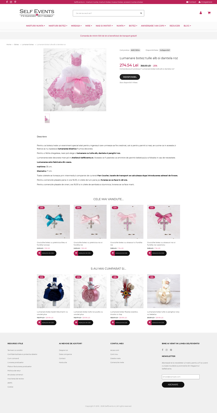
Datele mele (115, 358)
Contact (192, 2)
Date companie (65, 354)
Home (9, 44)
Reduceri (175, 26)
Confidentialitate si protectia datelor (22, 354)
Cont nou (114, 354)
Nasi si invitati (104, 26)
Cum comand (13, 358)
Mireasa (75, 26)
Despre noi (63, 350)
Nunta (120, 26)
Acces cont (114, 350)
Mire (88, 26)
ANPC (10, 383)
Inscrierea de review (16, 379)
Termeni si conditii (15, 350)
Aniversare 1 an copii (153, 26)
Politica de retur (14, 371)
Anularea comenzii (15, 375)
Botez (132, 26)
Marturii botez (57, 26)
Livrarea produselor (15, 362)
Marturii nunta (35, 26)
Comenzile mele (117, 362)
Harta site (63, 362)
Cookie (10, 387)
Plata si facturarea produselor (20, 366)
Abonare (173, 384)
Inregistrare (206, 2)
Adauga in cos (48, 253)
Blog (187, 26)
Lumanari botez (28, 44)
